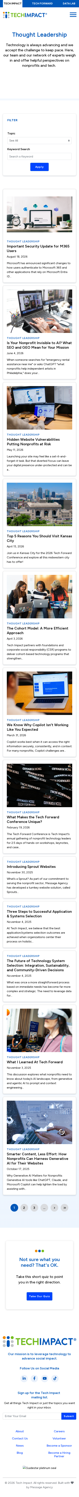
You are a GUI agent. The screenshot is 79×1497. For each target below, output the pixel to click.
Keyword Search (18, 149)
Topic (11, 133)
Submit (69, 1416)
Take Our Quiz (39, 1296)
